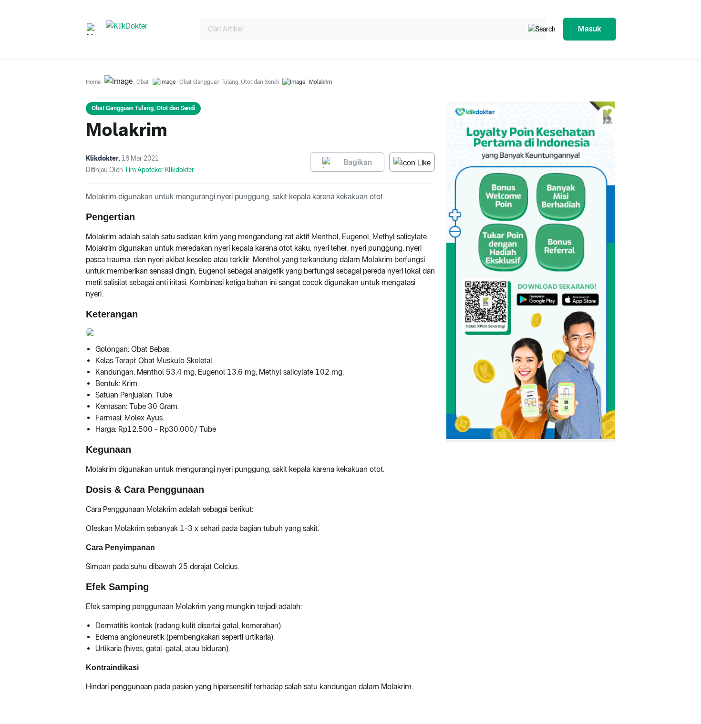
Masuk (589, 28)
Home (93, 82)
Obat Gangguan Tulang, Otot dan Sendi (228, 82)
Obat (142, 82)
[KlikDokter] (145, 29)
